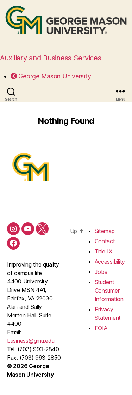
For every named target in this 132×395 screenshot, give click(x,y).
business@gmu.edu (31, 340)
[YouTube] (27, 228)
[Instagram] (13, 228)
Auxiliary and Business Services (50, 58)
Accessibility (110, 261)
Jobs (101, 271)
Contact (105, 241)
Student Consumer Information (109, 291)
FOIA (101, 327)
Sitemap (105, 230)
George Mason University (54, 76)
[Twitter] (42, 228)
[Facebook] (13, 243)
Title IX (103, 251)
